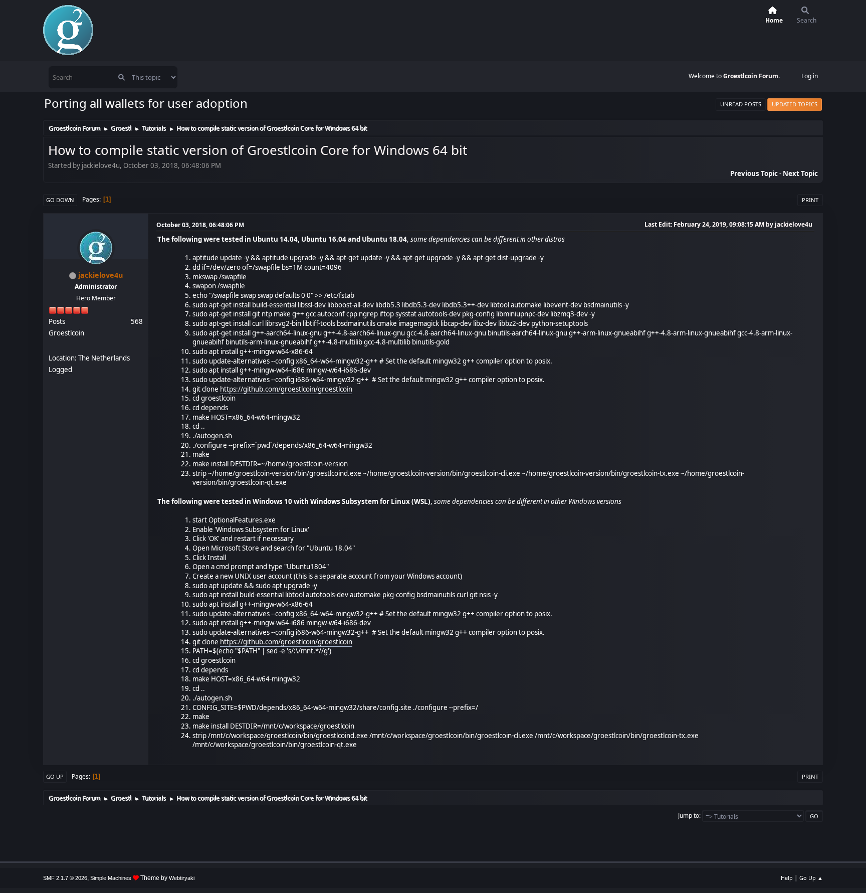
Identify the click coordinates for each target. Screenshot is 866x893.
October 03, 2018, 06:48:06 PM (200, 225)
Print (810, 200)
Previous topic (754, 173)
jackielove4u (100, 275)
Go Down (60, 200)
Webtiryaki (181, 878)
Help (787, 877)
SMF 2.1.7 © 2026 (65, 878)
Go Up (55, 776)
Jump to (688, 815)
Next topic (800, 173)
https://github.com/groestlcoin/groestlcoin (286, 389)
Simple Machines (110, 878)
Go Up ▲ (811, 877)
